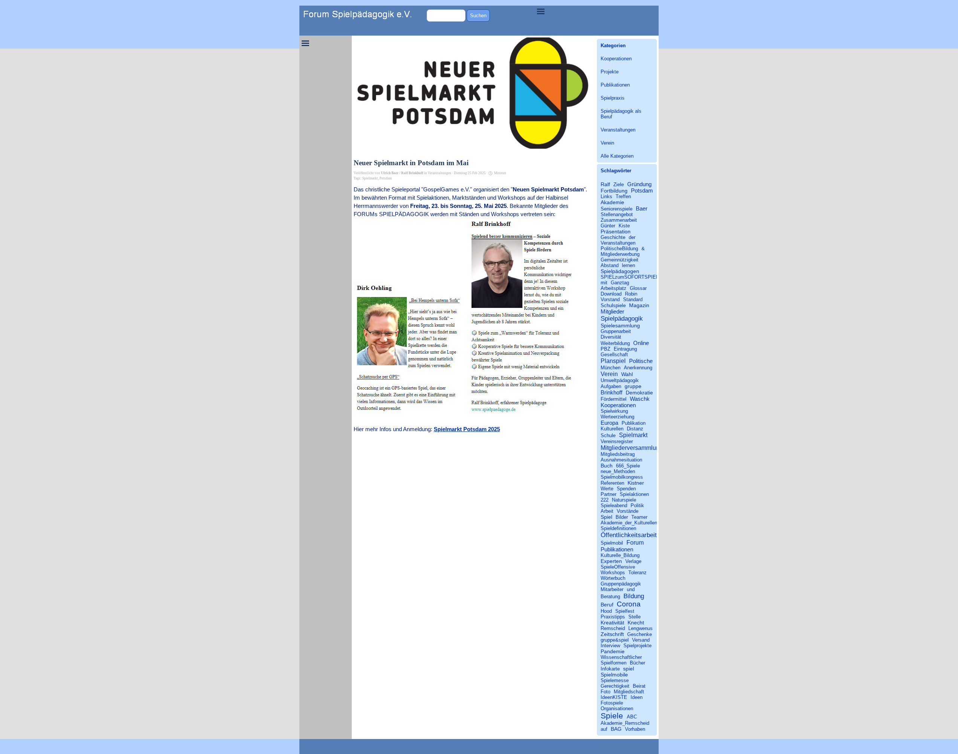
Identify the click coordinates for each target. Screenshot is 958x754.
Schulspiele (613, 305)
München (610, 367)
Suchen (478, 15)
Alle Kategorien (617, 156)
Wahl (627, 374)
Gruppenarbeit (616, 331)
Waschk (640, 399)
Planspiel (613, 360)
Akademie (612, 202)
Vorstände (627, 511)
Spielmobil (612, 543)
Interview (610, 645)
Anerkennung (638, 367)
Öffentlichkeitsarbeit (629, 535)
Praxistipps (613, 617)
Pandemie (613, 651)
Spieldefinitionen (618, 528)
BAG (616, 729)
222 (604, 500)
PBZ (605, 349)
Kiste (624, 225)
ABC (632, 717)
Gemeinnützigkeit (619, 260)
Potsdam (385, 178)
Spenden (626, 488)
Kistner (636, 483)
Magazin (639, 305)
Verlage (633, 561)
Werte (607, 488)
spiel (628, 669)
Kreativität (612, 623)
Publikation (634, 423)
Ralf (605, 184)
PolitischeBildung (619, 248)
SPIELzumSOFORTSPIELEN (633, 277)
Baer (641, 208)
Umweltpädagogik (620, 380)
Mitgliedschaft (629, 691)
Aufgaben (611, 386)
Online (641, 343)
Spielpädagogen (620, 271)
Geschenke (639, 634)
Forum (635, 542)
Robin (631, 294)
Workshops (613, 572)
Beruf (607, 605)
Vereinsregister (617, 441)
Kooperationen (616, 58)
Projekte (610, 72)
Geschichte (613, 237)
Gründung (639, 184)
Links (606, 196)
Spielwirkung (614, 411)
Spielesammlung (620, 325)
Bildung (633, 596)
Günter (608, 225)
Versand (641, 640)
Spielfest (624, 611)
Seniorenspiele (616, 209)
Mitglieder (612, 311)
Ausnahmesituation (621, 460)
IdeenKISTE (614, 697)
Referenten (612, 483)
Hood (606, 611)
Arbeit (607, 511)
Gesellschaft (614, 354)
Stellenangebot (617, 214)
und (631, 589)
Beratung (610, 596)
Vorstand (610, 299)
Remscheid (613, 628)
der (632, 237)
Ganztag (620, 282)
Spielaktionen (634, 494)
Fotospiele (612, 703)
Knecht (636, 623)
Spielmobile (614, 675)
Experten (611, 561)
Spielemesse (615, 680)
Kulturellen (612, 428)
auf (604, 729)
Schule (608, 435)
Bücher (637, 663)
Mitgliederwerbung (620, 254)
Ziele (618, 184)
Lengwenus (640, 628)
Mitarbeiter (612, 589)
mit (604, 282)
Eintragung (625, 349)
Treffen (623, 196)
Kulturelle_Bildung (620, 555)
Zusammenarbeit (619, 220)
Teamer (639, 517)
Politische (641, 361)
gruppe (633, 386)
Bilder (622, 517)
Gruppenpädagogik (621, 584)
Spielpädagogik (622, 318)
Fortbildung (614, 191)
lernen (628, 265)
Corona (629, 604)
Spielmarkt (370, 178)
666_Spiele (628, 466)
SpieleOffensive (618, 567)
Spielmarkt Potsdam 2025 (467, 429)
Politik (637, 505)
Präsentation (616, 231)
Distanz (635, 428)
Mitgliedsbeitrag (618, 454)
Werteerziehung (617, 417)
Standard (633, 299)
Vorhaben (635, 729)
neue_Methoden (618, 471)
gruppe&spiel (615, 640)
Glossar (638, 288)
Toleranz (637, 572)
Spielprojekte (637, 645)
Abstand (610, 265)
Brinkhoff (611, 392)
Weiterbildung (615, 343)
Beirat (639, 686)
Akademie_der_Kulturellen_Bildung (638, 523)
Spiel (606, 517)
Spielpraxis (613, 98)
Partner (608, 494)
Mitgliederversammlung (632, 447)
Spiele (612, 715)
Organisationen (617, 708)
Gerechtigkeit (615, 686)
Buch (607, 466)
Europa (609, 423)
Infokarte (610, 669)
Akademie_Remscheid (625, 723)
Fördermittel (613, 399)
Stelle (634, 617)
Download (611, 294)
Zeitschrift (612, 634)
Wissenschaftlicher (621, 657)
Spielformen (613, 663)
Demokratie (639, 393)
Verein (607, 143)
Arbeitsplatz (613, 288)
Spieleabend (614, 505)
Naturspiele (624, 500)
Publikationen (615, 85)
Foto (605, 691)
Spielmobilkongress (622, 477)
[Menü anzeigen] (540, 11)
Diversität (611, 337)
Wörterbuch (613, 578)
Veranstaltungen (618, 130)
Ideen (637, 697)
